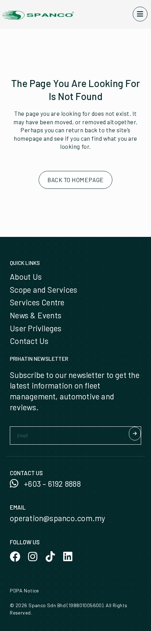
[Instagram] (32, 556)
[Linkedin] (68, 556)
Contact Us (29, 341)
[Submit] (135, 433)
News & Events (35, 315)
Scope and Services (43, 289)
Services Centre (37, 302)
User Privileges (35, 328)
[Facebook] (15, 556)
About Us (26, 276)
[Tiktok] (50, 556)
